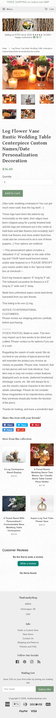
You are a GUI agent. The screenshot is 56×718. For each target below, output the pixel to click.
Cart (51, 9)
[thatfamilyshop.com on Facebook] (34, 37)
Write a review (28, 563)
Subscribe (44, 689)
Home (4, 48)
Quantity (7, 176)
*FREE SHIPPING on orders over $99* (28, 2)
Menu (9, 9)
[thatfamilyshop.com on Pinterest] (37, 37)
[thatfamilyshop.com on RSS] (39, 662)
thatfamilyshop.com (37, 698)
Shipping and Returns (28, 642)
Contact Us (28, 638)
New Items (28, 634)
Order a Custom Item (28, 630)
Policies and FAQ (28, 647)
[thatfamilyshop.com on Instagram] (40, 37)
